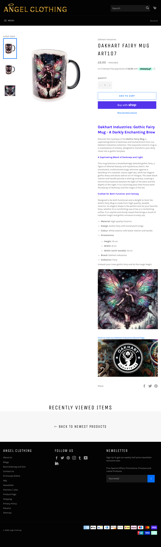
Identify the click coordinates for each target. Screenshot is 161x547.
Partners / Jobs (10, 489)
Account (154, 21)
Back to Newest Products (82, 426)
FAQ (5, 480)
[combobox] (130, 8)
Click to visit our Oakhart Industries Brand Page (121, 337)
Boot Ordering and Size (14, 466)
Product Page (9, 494)
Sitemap (7, 512)
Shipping (7, 499)
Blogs (6, 462)
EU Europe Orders (11, 476)
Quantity (102, 78)
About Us (7, 457)
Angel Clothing (15, 530)
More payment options (127, 113)
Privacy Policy (10, 503)
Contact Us (8, 471)
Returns (7, 508)
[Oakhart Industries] (128, 376)
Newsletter (8, 485)
